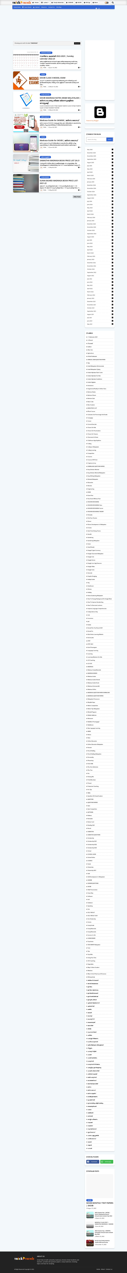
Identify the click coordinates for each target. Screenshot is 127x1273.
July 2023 (100, 240)
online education (92, 741)
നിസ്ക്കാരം (90, 1048)
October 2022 (100, 269)
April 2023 (100, 250)
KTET (89, 641)
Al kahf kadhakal (92, 356)
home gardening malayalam (95, 595)
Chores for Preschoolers (94, 431)
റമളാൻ (90, 1145)
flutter (89, 521)
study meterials (92, 932)
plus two (90, 770)
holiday (90, 592)
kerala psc (90, 631)
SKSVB (79, 2)
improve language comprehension (97, 608)
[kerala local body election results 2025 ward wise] (90, 1243)
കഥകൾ (90, 1012)
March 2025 (100, 175)
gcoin (89, 544)
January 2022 (100, 298)
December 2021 (100, 301)
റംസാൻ (90, 1148)
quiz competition (92, 809)
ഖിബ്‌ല (89, 1029)
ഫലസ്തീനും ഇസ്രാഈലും (94, 1067)
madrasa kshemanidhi (94, 686)
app (89, 363)
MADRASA (90, 666)
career (89, 421)
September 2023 (100, 233)
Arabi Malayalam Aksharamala (96, 366)
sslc (89, 909)
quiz (89, 806)
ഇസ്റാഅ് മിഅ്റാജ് (93, 996)
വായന (89, 1109)
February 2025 (100, 179)
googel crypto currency (94, 550)
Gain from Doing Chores (94, 531)
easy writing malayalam (94, 476)
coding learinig (92, 450)
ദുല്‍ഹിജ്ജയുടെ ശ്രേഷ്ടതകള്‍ (95, 1045)
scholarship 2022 (92, 844)
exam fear (90, 495)
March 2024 (100, 214)
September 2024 (100, 195)
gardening (90, 537)
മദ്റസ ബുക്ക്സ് (92, 1093)
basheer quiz (91, 398)
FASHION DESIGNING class (95, 505)
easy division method (93, 469)
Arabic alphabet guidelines (95, 379)
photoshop (90, 760)
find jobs (90, 515)
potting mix (91, 776)
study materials (92, 928)
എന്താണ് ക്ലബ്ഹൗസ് (93, 1003)
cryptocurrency (92, 463)
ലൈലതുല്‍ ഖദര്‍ (92, 1106)
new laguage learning (94, 728)
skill (89, 873)
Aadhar (90, 347)
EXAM (89, 492)
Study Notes (16, 7)
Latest (45, 2)
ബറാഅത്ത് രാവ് (92, 1080)
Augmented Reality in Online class (97, 388)
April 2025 (100, 172)
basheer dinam (92, 395)
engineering (91, 489)
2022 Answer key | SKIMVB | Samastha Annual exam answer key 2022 (104, 1232)
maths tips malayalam (94, 709)
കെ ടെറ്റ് (90, 1016)
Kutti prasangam (92, 647)
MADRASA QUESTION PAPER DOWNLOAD (99, 692)
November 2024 (100, 188)
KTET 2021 (90, 644)
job (88, 621)
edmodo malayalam (93, 479)
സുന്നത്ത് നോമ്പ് (92, 1129)
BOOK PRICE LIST (92, 408)
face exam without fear (94, 498)
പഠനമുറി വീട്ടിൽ (92, 1051)
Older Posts (77, 197)
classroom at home (93, 437)
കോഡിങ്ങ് (90, 1025)
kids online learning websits (95, 634)
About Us (44, 7)
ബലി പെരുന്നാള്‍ (92, 1077)
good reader (91, 547)
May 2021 (100, 324)
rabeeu (90, 815)
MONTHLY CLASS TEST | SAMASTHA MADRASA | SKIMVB (104, 1223)
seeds (89, 864)
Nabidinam (90, 725)
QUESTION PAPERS (93, 802)
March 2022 (100, 292)
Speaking (90, 906)
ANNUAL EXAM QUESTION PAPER (96, 359)
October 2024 (100, 191)
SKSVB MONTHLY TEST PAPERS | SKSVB (99, 1204)
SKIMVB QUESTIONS (93, 883)
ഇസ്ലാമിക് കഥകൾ (93, 993)
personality (91, 757)
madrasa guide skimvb (94, 679)
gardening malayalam (93, 540)
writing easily (91, 977)
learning (90, 654)
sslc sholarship (92, 919)
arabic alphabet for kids (94, 376)
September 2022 (100, 272)
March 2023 (100, 253)
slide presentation (92, 890)
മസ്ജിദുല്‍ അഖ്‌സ (92, 1096)
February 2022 (100, 295)
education (90, 482)
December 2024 (100, 185)
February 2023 (100, 256)
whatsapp (108, 1162)
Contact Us (51, 7)
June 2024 (100, 204)
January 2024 (100, 220)
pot (88, 773)
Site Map (58, 7)
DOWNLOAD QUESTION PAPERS (96, 466)
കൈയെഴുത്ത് (91, 1022)
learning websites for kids (95, 657)
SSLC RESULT (91, 912)
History (89, 589)
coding (89, 443)
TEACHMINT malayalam (94, 944)
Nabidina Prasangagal (93, 722)
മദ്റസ (89, 1087)
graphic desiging (92, 576)
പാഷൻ (89, 1054)
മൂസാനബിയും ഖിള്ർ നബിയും (95, 1103)
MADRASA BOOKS (92, 673)
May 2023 (100, 246)
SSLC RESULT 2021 (93, 915)
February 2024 (100, 217)
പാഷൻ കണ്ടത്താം (92, 1058)
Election (90, 485)
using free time (92, 957)
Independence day (93, 612)
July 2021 (100, 317)
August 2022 (100, 275)
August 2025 (100, 162)
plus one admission (93, 767)
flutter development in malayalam (97, 524)
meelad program (92, 712)
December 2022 (100, 263)
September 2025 (100, 159)
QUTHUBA (90, 812)
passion (90, 747)
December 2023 (100, 224)
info (89, 615)
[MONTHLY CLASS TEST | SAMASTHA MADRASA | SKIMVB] (90, 1225)
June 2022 (100, 282)
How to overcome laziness (95, 605)
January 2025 (100, 182)
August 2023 (100, 237)
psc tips (90, 789)
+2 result (90, 340)
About (103, 1269)
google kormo (91, 560)
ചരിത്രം (90, 1035)
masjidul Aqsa (91, 702)
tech (89, 948)
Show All (77, 43)
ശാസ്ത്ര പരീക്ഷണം (93, 1119)
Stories (89, 922)
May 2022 (100, 285)
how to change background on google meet (100, 599)
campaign (90, 418)
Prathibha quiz (92, 780)
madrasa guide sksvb (93, 683)
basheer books (92, 392)
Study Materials (58, 2)
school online (91, 857)
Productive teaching (93, 786)
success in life (92, 935)
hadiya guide (91, 579)
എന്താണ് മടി (91, 1006)
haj (88, 582)
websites (90, 970)
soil (89, 899)
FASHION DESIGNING (93, 502)
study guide (91, 925)
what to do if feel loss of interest (97, 974)
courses (90, 456)
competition (91, 453)
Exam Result (27, 7)
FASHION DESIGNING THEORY (96, 511)
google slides (91, 566)
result (89, 828)
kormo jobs (91, 637)
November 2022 (100, 266)
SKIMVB (70, 2)
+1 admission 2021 (93, 337)
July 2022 (100, 279)
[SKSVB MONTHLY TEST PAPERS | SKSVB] (99, 1186)
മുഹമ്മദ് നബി (91, 1100)
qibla (89, 793)
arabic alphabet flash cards (95, 372)
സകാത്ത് (90, 1122)
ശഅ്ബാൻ (90, 1113)
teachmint (90, 941)
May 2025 (100, 169)
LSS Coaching (91, 660)
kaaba (89, 625)
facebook (94, 1162)
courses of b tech (92, 460)
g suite (90, 528)
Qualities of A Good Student (95, 796)
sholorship (90, 867)
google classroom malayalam (95, 553)
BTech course (91, 411)
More (96, 2)
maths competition (93, 705)
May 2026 (100, 149)
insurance (90, 618)
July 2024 (100, 201)
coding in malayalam (93, 447)
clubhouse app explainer (94, 440)
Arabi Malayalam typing (94, 369)
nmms (89, 734)
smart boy (90, 893)
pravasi (89, 783)
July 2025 (100, 166)
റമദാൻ (89, 1142)
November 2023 (100, 227)
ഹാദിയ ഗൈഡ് (92, 1138)
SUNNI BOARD (91, 938)
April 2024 (100, 211)
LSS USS (90, 663)
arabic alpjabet (92, 382)
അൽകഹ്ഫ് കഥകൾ (93, 980)
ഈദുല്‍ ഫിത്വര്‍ (92, 1000)
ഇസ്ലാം (90, 987)
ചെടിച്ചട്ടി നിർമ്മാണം (93, 1038)
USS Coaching (91, 961)
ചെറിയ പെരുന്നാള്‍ (93, 1041)
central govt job (92, 424)
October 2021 (100, 308)
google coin (91, 557)
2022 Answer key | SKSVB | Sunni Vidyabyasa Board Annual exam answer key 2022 (103, 1214)
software (90, 896)
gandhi (90, 534)
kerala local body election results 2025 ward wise (102, 1241)
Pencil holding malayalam (94, 754)
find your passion (92, 518)
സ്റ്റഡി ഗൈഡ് (91, 1132)
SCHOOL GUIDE (92, 854)
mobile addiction (92, 715)
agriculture (91, 353)
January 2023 (100, 259)
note (89, 738)
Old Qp (88, 2)
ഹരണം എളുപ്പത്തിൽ (93, 1135)
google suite (91, 570)
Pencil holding (91, 751)
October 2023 (100, 230)
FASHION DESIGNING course (95, 508)
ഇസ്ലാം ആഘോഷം (93, 990)
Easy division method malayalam (96, 473)
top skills (90, 954)
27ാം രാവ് (90, 343)
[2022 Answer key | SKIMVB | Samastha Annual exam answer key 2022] (90, 1233)
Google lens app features (95, 563)
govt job (90, 573)
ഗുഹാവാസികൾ (92, 1032)
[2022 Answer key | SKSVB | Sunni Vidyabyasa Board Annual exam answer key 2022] (90, 1215)
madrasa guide (92, 676)
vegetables (91, 964)
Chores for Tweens (93, 434)
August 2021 (100, 314)
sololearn (90, 903)
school (89, 851)
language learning (93, 650)
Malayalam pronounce (94, 699)
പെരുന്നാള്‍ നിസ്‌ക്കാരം (94, 1064)
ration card (91, 822)
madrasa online (92, 689)
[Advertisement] (63, 25)
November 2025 (100, 156)
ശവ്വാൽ (90, 1116)
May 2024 (100, 208)
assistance (90, 385)
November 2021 (100, 305)
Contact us (109, 1269)
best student (91, 405)
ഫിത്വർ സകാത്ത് (92, 1074)
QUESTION (90, 799)
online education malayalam (95, 744)
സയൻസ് (90, 1126)
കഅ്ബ (89, 1009)
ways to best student (93, 967)
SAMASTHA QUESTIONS (94, 835)
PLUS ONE (90, 763)
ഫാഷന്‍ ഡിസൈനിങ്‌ (93, 1071)
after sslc (90, 350)
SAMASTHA (91, 831)
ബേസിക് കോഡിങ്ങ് (93, 1084)
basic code (90, 401)
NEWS (89, 731)
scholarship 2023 (92, 848)
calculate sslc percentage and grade (97, 414)
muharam (90, 718)
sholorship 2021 (92, 870)
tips (89, 951)
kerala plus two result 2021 (95, 628)
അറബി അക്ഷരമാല (93, 983)
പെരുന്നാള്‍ (91, 1061)
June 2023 (100, 243)
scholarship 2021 (92, 841)
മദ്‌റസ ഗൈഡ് (91, 1090)
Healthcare (91, 586)
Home (36, 2)
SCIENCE (90, 860)
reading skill (91, 825)
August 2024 (100, 198)
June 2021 (100, 321)
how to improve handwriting (95, 602)
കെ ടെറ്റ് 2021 (91, 1019)
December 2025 (100, 153)
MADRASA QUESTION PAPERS (95, 696)
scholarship (91, 838)
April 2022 (100, 288)
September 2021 (100, 311)
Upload (37, 7)
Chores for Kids (92, 427)
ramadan (90, 818)
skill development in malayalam (96, 877)
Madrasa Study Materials (94, 670)
